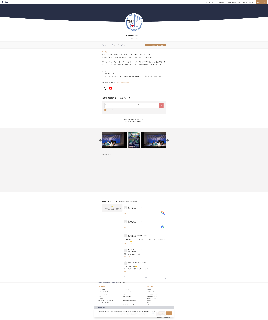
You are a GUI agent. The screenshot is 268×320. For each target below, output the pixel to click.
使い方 (99, 296)
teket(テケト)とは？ (127, 289)
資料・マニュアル (126, 302)
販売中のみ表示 (109, 110)
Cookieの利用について (152, 294)
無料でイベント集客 (261, 2)
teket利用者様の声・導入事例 (129, 300)
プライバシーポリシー (152, 291)
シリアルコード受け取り (103, 302)
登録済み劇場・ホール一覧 (128, 304)
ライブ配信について (127, 298)
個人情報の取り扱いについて (153, 296)
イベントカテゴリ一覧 (103, 291)
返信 (125, 213)
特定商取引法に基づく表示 (152, 298)
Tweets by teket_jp (106, 154)
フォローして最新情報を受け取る (155, 45)
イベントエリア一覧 (102, 294)
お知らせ (149, 302)
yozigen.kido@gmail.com (123, 82)
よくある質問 (101, 298)
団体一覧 (114, 282)
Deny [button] (161, 313)
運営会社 (149, 300)
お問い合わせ (150, 304)
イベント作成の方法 (127, 291)
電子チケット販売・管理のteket (104, 282)
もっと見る (144, 277)
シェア (130, 213)
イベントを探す (101, 289)
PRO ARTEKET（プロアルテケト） (106, 300)
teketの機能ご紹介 (127, 296)
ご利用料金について (127, 294)
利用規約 (149, 289)
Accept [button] (169, 313)
